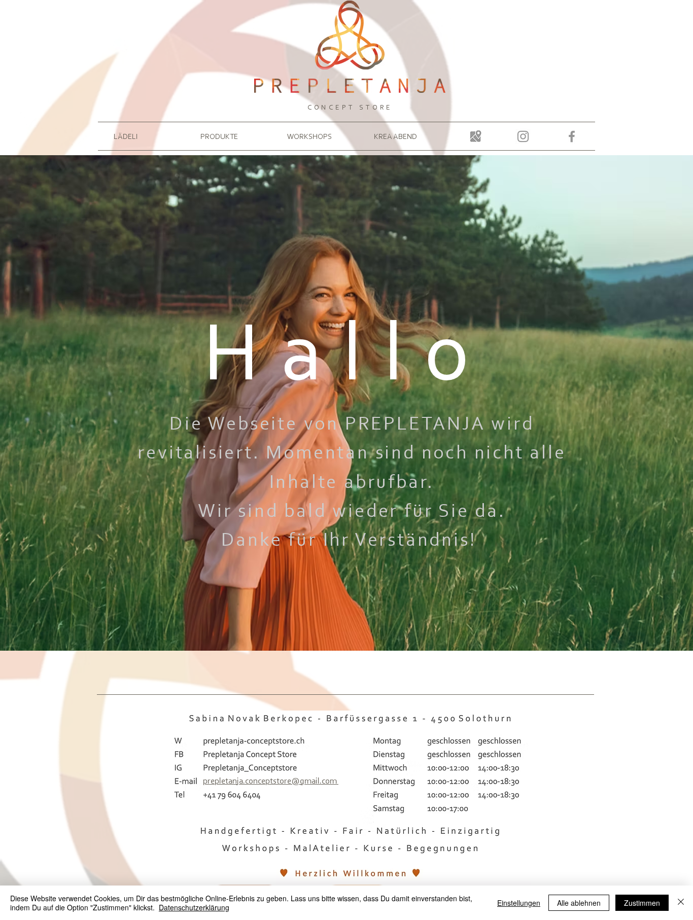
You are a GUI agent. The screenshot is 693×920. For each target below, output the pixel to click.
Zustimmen (642, 903)
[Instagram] (523, 136)
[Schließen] (681, 903)
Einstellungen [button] (518, 903)
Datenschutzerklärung (194, 907)
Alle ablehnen (579, 903)
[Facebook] (571, 136)
